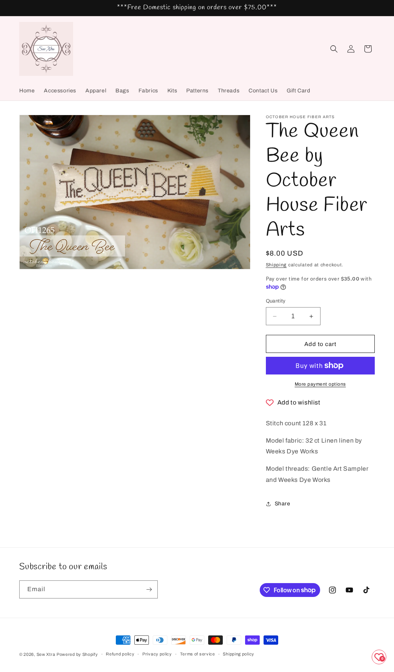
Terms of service (197, 654)
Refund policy (120, 654)
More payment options (320, 384)
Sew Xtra (46, 654)
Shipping (276, 264)
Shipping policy (238, 654)
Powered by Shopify (77, 654)
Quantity (276, 301)
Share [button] (282, 504)
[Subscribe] (148, 589)
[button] (334, 48)
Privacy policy (157, 654)
